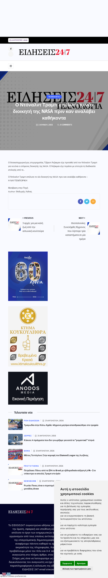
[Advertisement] (54, 18)
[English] (4, 574)
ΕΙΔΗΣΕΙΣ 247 (30, 569)
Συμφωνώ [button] (67, 563)
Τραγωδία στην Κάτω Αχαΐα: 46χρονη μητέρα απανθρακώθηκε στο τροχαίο (61, 425)
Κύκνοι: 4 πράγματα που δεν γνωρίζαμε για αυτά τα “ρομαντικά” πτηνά (59, 440)
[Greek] (8, 574)
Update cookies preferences (13, 576)
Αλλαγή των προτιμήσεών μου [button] (76, 569)
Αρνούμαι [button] (81, 563)
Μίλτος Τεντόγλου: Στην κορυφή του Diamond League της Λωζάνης (56, 455)
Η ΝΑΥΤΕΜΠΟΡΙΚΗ (17, 180)
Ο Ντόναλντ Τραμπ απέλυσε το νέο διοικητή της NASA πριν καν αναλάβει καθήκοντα (47, 177)
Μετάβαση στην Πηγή (18, 188)
